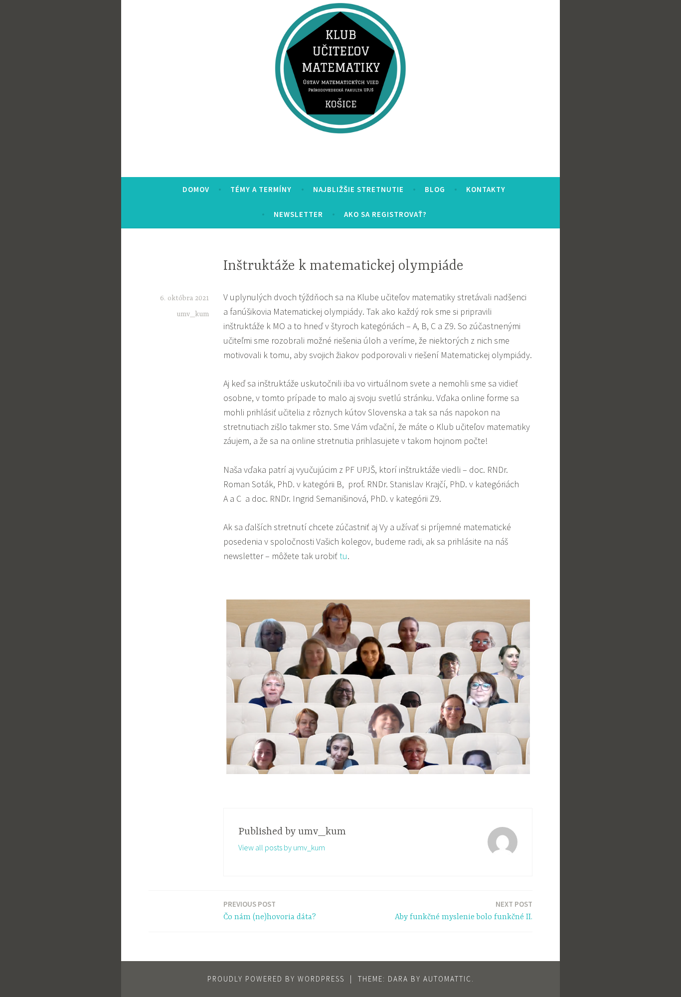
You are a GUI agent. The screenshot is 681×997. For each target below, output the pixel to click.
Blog (435, 189)
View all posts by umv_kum (281, 847)
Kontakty (486, 189)
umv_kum (192, 314)
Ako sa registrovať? (385, 214)
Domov (195, 189)
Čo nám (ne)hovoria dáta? (269, 910)
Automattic (447, 979)
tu (343, 556)
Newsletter (298, 214)
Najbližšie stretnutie (358, 189)
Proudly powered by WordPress (275, 979)
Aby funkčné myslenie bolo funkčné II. (463, 910)
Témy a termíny (261, 189)
